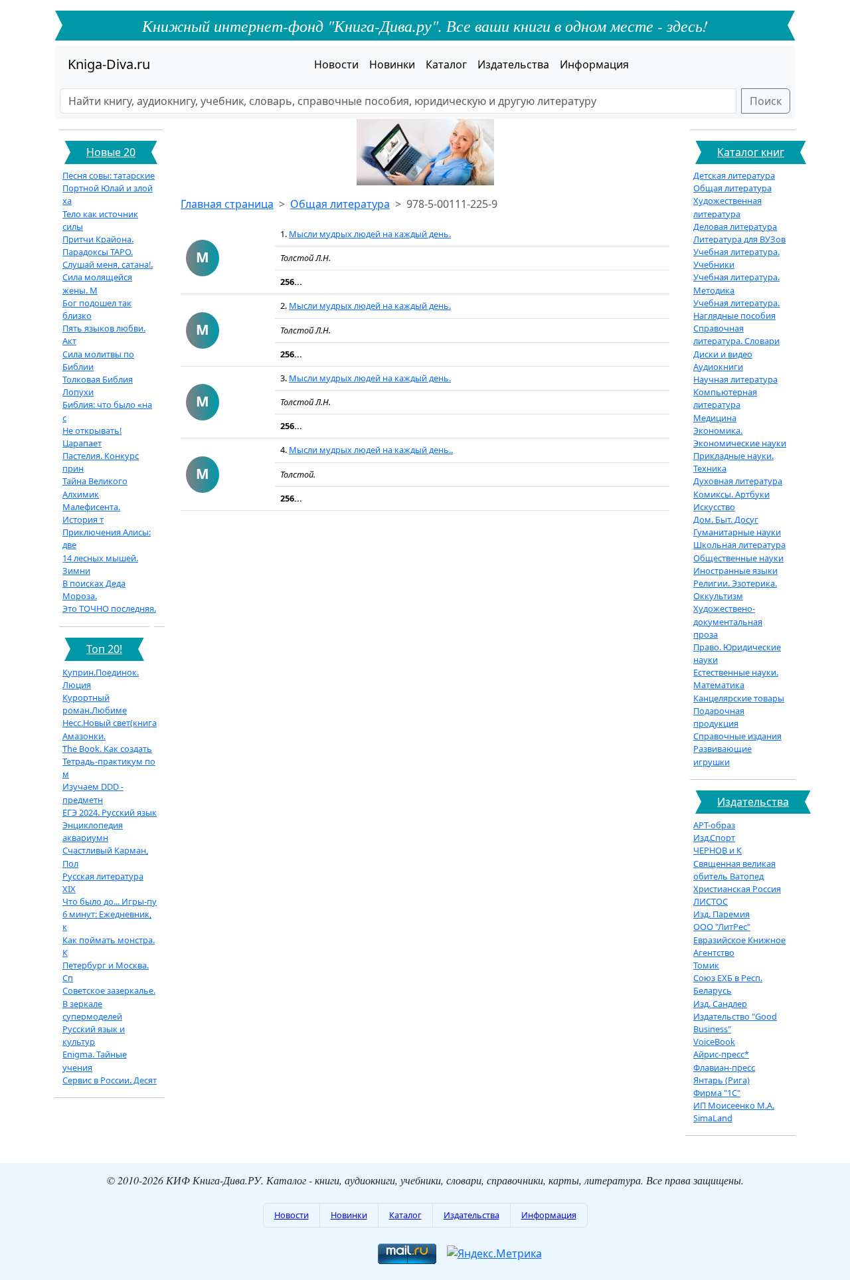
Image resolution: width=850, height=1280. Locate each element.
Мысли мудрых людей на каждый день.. (371, 450)
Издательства (513, 64)
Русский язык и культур (93, 1035)
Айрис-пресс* (721, 1054)
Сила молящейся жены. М (97, 283)
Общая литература (340, 204)
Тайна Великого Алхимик (95, 487)
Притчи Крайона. (97, 239)
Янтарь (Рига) (721, 1080)
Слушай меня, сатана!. (107, 264)
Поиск (766, 101)
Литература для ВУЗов (739, 239)
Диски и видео (722, 354)
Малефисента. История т (91, 513)
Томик (706, 965)
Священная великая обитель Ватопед (734, 870)
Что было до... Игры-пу (109, 901)
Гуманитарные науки (737, 532)
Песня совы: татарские (108, 175)
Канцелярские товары (738, 698)
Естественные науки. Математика (735, 678)
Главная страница (227, 204)
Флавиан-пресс (724, 1067)
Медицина (714, 418)
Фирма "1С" (716, 1093)
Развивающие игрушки (722, 755)
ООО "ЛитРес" (721, 927)
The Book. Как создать (107, 749)
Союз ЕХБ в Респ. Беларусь (727, 984)
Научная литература (735, 379)
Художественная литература (727, 207)
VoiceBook (714, 1042)
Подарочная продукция (718, 717)
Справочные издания (737, 736)
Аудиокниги (718, 367)
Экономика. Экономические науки (739, 436)
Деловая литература (735, 226)
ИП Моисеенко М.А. (733, 1105)
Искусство (714, 507)
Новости (336, 64)
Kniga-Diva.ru (109, 64)
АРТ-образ (714, 825)
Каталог (446, 64)
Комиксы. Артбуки (731, 494)
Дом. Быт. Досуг (725, 519)
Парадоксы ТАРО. (97, 252)
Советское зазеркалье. (108, 990)
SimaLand (712, 1118)
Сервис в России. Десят (109, 1080)
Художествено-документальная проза (727, 621)
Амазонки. (84, 736)
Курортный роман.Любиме (94, 703)
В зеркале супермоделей (92, 1010)
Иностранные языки (735, 571)
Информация (594, 64)
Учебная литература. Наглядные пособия (736, 309)
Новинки (392, 64)
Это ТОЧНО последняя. (109, 608)
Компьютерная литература (725, 398)
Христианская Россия (737, 889)
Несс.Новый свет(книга (109, 723)
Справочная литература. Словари (736, 334)
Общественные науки (738, 558)
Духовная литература (737, 481)
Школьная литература (739, 545)
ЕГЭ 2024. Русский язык (109, 812)
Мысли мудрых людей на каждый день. (370, 234)
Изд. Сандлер (720, 1004)
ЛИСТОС (710, 901)
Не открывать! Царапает (92, 436)
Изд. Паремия (721, 914)
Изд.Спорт (714, 838)
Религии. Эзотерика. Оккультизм (735, 589)
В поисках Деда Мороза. (94, 589)
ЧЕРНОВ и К (717, 850)
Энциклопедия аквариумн (92, 831)
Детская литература (734, 175)
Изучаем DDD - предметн (93, 792)
